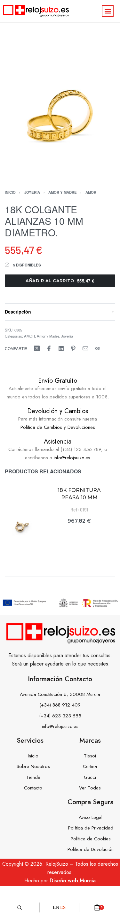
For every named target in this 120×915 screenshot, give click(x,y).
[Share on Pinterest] (73, 348)
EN (56, 907)
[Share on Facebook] (49, 348)
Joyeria (32, 192)
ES (63, 907)
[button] (108, 11)
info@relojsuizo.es (72, 457)
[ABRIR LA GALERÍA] (60, 119)
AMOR (90, 192)
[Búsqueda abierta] (19, 907)
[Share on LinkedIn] (61, 348)
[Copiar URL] (97, 348)
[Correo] (85, 348)
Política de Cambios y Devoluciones (57, 427)
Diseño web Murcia (73, 880)
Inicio (10, 192)
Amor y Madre (62, 192)
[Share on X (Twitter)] (37, 348)
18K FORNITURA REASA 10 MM (79, 493)
